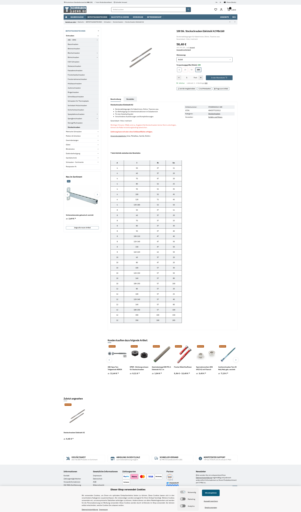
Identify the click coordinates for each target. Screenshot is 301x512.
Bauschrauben (73, 44)
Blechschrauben (74, 53)
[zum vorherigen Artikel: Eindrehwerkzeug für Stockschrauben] (229, 22)
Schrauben (70, 36)
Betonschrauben (74, 49)
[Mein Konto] (221, 9)
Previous (109, 360)
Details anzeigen (211, 507)
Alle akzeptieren (211, 493)
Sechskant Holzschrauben (77, 105)
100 (199, 70)
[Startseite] (66, 17)
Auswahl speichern (211, 501)
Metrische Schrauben (74, 132)
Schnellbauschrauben (76, 97)
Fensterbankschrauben (76, 75)
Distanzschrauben (74, 66)
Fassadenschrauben (75, 70)
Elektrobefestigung (73, 153)
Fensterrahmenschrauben (77, 79)
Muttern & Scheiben (73, 136)
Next (236, 360)
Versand (192, 47)
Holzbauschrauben (75, 84)
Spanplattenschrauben (76, 114)
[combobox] (204, 59)
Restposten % (71, 166)
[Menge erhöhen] (200, 77)
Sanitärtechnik (71, 158)
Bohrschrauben (73, 57)
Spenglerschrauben (75, 118)
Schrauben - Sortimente (75, 162)
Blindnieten (70, 149)
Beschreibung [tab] (116, 99)
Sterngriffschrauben (75, 123)
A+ (217, 2)
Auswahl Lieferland (183, 50)
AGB (94, 482)
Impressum (97, 475)
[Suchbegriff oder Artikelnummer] (188, 9)
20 (186, 70)
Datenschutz (97, 479)
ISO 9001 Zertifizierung (72, 485)
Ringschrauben (73, 92)
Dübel (68, 145)
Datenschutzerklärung (204, 478)
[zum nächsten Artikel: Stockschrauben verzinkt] (234, 22)
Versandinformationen (72, 482)
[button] (216, 9)
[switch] (183, 492)
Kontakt (66, 475)
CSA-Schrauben (73, 62)
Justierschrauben (74, 88)
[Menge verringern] (179, 77)
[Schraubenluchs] (75, 10)
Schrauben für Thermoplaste (78, 101)
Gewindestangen (72, 140)
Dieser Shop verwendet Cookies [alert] (128, 489)
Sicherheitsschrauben (76, 110)
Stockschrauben (214, 114)
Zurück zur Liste (70, 22)
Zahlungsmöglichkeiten (72, 479)
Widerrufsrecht (98, 485)
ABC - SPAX (72, 40)
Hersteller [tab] (130, 99)
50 (192, 70)
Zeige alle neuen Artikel (82, 228)
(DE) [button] (206, 83)
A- (220, 2)
